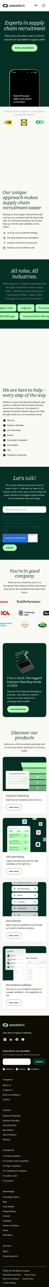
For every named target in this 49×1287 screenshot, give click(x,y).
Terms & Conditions (11, 1278)
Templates (7, 1220)
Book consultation (24, 47)
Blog (5, 1201)
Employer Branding (11, 1120)
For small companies (11, 1156)
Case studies (8, 1206)
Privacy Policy (30, 1274)
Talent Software (9, 1134)
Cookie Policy (27, 1278)
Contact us (7, 1090)
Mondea (6, 1139)
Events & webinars (11, 1225)
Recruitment (8, 1130)
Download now (18, 709)
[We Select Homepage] (13, 6)
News (5, 1230)
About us (7, 1085)
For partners (8, 1180)
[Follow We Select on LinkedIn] (11, 1039)
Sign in (5, 1251)
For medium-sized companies (16, 1161)
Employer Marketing (11, 1115)
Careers (6, 1099)
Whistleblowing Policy (12, 1274)
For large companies (12, 1166)
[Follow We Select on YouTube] (23, 1039)
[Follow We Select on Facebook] (17, 1039)
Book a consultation (11, 1094)
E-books (6, 1216)
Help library (8, 1235)
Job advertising (9, 1125)
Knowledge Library (11, 1197)
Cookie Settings (9, 1282)
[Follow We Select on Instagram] (5, 1039)
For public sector (10, 1175)
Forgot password (10, 1256)
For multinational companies (15, 1170)
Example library (9, 1211)
